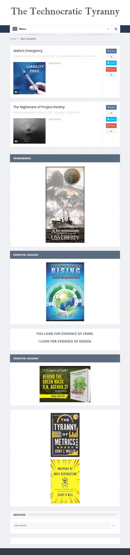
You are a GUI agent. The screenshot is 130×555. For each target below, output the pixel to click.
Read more (54, 63)
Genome (60, 112)
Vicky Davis (29, 56)
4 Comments (89, 56)
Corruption (64, 56)
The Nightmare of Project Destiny (39, 107)
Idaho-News (75, 56)
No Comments (73, 112)
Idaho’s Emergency (27, 50)
